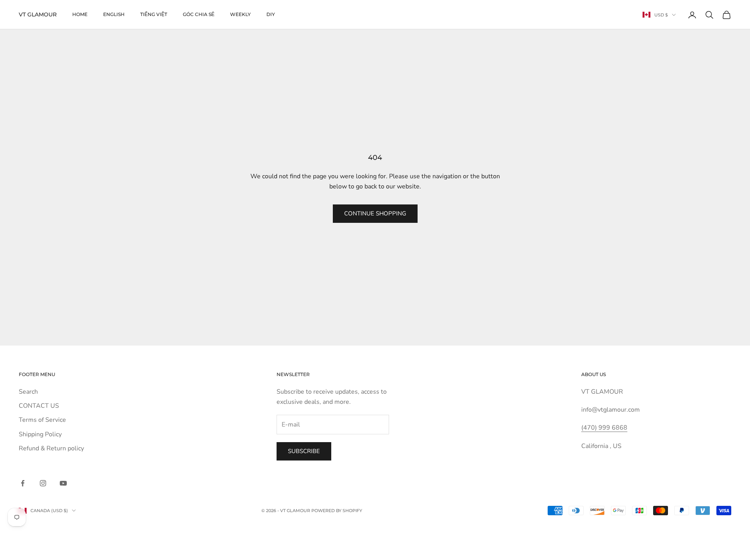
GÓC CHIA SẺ (198, 14)
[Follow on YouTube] (63, 483)
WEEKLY (240, 14)
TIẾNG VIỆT (153, 14)
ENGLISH (114, 14)
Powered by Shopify (336, 510)
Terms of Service (42, 420)
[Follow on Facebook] (23, 483)
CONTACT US (39, 405)
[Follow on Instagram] (43, 483)
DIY (270, 14)
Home (80, 14)
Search (28, 391)
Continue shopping (375, 213)
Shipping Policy (40, 434)
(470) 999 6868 (604, 427)
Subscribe (304, 451)
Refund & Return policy (51, 448)
